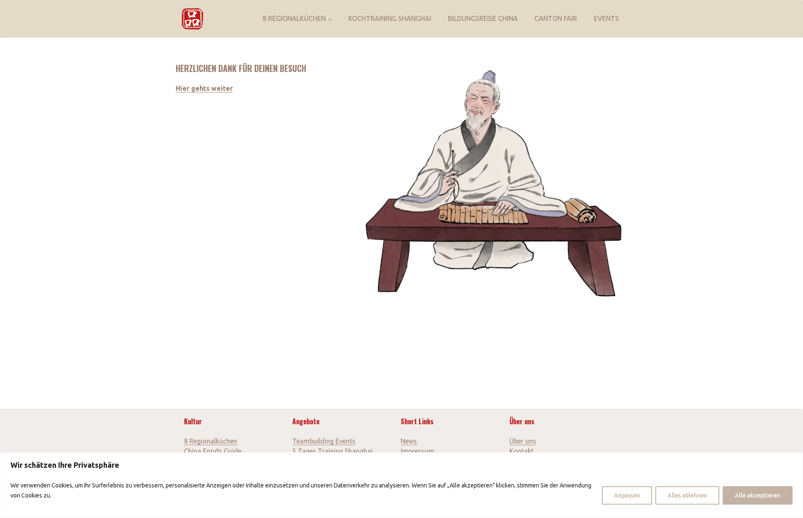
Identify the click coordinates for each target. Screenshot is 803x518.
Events (606, 18)
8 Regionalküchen (294, 18)
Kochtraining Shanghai (389, 18)
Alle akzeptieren (757, 495)
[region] (401, 485)
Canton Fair (555, 18)
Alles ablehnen (687, 495)
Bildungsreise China (483, 18)
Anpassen (627, 495)
